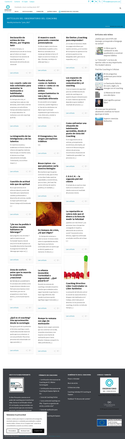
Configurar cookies (55, 436)
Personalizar (12, 431)
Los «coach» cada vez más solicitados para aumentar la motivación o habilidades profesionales (20, 89)
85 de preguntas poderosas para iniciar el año (112, 76)
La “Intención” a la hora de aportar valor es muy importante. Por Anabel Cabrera (108, 62)
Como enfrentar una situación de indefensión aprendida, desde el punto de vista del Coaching (76, 130)
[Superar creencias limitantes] (99, 121)
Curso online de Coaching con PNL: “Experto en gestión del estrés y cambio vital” (49, 403)
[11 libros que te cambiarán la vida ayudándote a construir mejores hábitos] (99, 51)
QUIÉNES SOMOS (52, 11)
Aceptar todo (38, 431)
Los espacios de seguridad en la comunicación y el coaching (75, 81)
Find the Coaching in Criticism (107, 69)
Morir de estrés (73, 383)
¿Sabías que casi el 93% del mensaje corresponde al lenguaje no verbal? (108, 41)
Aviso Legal (22, 436)
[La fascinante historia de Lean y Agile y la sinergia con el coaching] (99, 86)
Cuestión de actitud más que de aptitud (20, 183)
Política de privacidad (32, 436)
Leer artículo (14, 73)
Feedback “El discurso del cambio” (79, 399)
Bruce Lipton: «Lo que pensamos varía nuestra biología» (48, 166)
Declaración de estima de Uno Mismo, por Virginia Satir (20, 41)
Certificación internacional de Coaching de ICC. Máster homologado (49, 382)
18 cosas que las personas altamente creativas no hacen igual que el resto (107, 111)
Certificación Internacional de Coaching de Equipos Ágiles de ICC (49, 391)
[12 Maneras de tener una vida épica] (99, 95)
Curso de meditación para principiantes (48, 411)
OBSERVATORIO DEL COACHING (70, 11)
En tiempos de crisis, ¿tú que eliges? (48, 231)
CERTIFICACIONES (27, 11)
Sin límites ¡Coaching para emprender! (76, 39)
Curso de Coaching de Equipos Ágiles (49, 417)
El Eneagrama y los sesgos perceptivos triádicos (48, 139)
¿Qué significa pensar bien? (112, 101)
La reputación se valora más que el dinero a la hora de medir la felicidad (75, 215)
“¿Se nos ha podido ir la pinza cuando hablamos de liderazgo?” (20, 228)
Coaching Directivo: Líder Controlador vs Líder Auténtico (76, 286)
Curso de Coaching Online (49, 397)
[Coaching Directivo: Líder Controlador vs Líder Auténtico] (76, 267)
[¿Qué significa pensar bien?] (99, 103)
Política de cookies (44, 436)
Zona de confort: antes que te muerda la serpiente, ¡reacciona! (20, 273)
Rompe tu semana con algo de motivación (47, 321)
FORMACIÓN (39, 11)
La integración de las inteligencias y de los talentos (20, 139)
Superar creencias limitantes (111, 119)
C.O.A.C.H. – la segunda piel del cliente (74, 179)
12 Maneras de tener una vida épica (112, 94)
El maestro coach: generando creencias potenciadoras (48, 40)
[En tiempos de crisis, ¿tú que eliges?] (48, 214)
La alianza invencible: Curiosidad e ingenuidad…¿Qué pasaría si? (47, 275)
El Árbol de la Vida (74, 387)
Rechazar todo (25, 431)
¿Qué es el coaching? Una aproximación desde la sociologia (20, 320)
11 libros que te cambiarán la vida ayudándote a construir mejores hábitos (113, 52)
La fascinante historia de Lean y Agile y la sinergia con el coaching (113, 86)
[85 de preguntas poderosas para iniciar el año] (99, 77)
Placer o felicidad (73, 379)
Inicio (16, 11)
